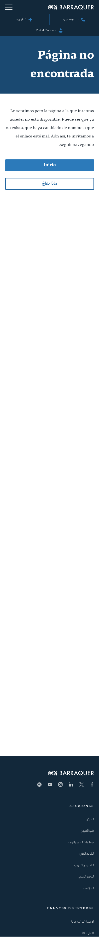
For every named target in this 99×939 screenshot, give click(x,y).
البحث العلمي (86, 877)
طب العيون (87, 831)
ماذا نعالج (49, 183)
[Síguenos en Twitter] (81, 784)
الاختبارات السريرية (82, 922)
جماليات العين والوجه (81, 842)
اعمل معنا (88, 933)
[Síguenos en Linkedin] (71, 784)
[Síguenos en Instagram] (60, 784)
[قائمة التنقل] (8, 7)
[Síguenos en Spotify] (39, 784)
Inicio (50, 165)
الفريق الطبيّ (87, 854)
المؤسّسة (88, 888)
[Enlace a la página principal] (71, 7)
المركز (90, 819)
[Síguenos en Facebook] (92, 784)
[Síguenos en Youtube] (50, 784)
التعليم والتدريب (84, 865)
